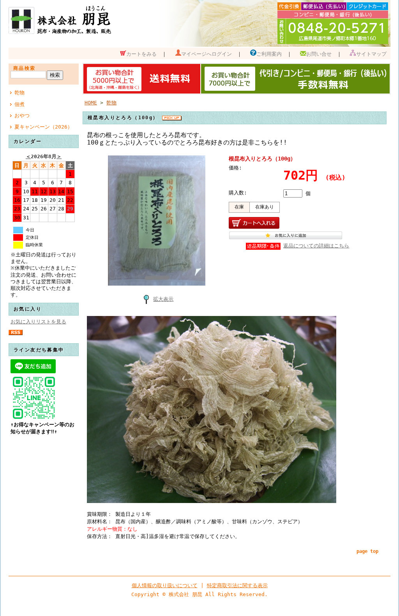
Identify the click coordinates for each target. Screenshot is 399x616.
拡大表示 (163, 299)
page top (367, 551)
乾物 (19, 92)
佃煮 (19, 104)
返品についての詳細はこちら (316, 246)
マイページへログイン (206, 54)
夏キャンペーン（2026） (43, 127)
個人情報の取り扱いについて (165, 585)
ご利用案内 (269, 54)
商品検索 (24, 68)
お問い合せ (319, 54)
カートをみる (141, 54)
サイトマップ (371, 54)
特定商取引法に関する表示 (237, 585)
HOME (91, 103)
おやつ (22, 115)
